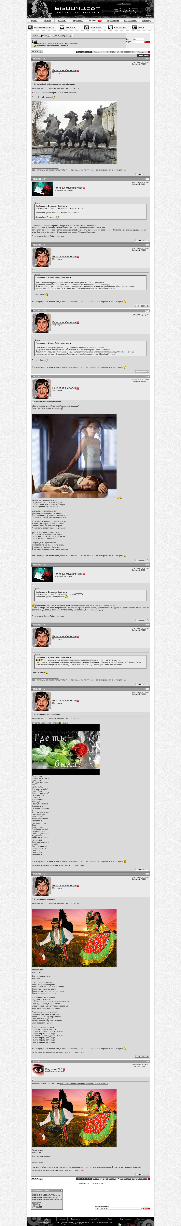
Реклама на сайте (44, 1222)
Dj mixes (49, 1219)
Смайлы (35, 1204)
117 (110, 52)
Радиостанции (113, 21)
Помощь (149, 15)
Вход (119, 4)
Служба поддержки (82, 1222)
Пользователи (120, 28)
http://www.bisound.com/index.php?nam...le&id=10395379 (55, 903)
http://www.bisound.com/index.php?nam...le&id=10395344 (55, 718)
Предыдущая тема (83, 1183)
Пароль (129, 42)
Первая (96, 52)
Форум (141, 28)
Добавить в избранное (144, 17)
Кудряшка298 (53, 1069)
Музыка (34, 21)
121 (125, 52)
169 (133, 52)
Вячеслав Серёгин (64, 70)
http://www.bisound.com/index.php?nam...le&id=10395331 (55, 88)
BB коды (35, 1203)
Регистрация (126, 4)
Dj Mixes (47, 21)
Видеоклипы (78, 21)
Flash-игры (146, 21)
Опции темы (143, 55)
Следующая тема (98, 1183)
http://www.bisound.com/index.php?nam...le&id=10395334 (55, 406)
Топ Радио (92, 20)
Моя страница (96, 28)
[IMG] (33, 1206)
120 (121, 52)
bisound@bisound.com (104, 1222)
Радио (110, 1219)
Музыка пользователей (44, 28)
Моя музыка (71, 28)
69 (103, 52)
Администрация (67, 1222)
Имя (127, 39)
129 (129, 52)
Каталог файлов (94, 1219)
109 (107, 52)
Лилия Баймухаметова (68, 187)
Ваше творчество (71, 43)
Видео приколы (130, 21)
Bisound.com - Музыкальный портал (50, 43)
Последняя (142, 52)
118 (114, 52)
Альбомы (62, 21)
